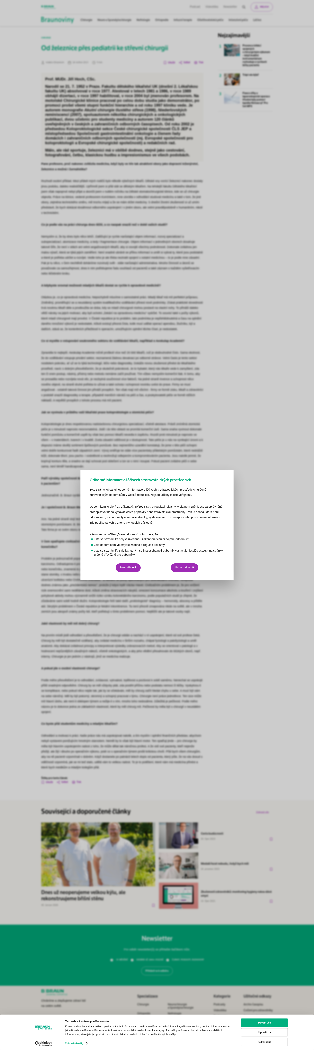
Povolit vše (264, 1022)
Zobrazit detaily (74, 1043)
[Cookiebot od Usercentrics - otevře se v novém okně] (43, 1043)
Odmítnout (264, 1042)
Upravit (262, 1032)
